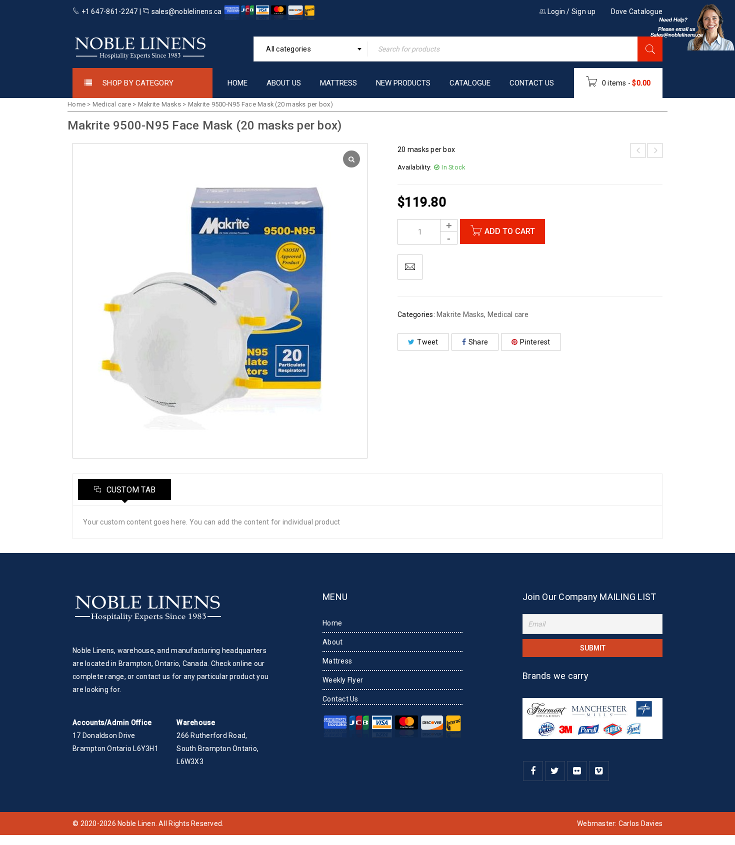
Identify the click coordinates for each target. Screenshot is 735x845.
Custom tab (130, 489)
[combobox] (311, 49)
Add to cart (509, 231)
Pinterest (535, 342)
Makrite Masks (159, 104)
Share (478, 342)
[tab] (124, 489)
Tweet (427, 342)
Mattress (337, 661)
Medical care (111, 104)
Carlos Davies (640, 824)
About (332, 642)
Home (77, 104)
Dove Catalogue (637, 12)
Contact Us (340, 699)
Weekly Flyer (342, 680)
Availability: (415, 167)
